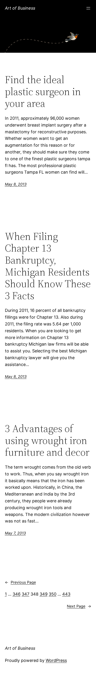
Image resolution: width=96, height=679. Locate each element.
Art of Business (20, 8)
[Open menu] (88, 8)
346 (17, 594)
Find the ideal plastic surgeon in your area (43, 91)
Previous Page (20, 582)
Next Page (79, 606)
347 (25, 594)
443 (66, 594)
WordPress (56, 660)
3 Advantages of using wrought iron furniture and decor (47, 440)
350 (52, 594)
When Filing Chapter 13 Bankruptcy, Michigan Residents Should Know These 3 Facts (48, 266)
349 (44, 594)
